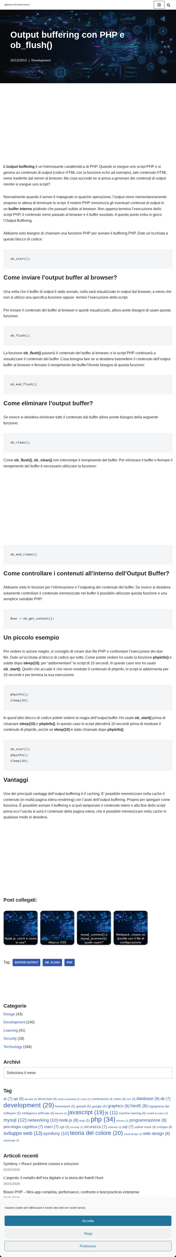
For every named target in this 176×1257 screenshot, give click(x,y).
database (148, 1098)
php (69, 962)
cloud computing (69, 1099)
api (18, 1099)
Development (41, 60)
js (111, 1112)
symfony (56, 1133)
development (28, 1105)
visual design (133, 1134)
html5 (139, 1105)
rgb (64, 1127)
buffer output (26, 962)
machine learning (132, 1113)
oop (84, 1120)
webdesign (11, 1140)
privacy (122, 1120)
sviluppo (164, 1127)
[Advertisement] (88, 129)
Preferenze (88, 1246)
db (165, 1099)
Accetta (88, 1221)
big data (31, 1099)
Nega (88, 1233)
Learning (10, 1030)
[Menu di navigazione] (159, 5)
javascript (86, 1112)
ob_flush (52, 962)
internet (61, 1113)
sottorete (114, 1127)
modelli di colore (157, 1113)
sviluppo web (22, 1133)
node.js (68, 1120)
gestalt (83, 1106)
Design (9, 1014)
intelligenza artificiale (38, 1113)
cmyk (85, 1099)
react (51, 1127)
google (99, 1106)
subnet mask (145, 1127)
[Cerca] (168, 5)
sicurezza (95, 1127)
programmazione (148, 1120)
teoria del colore (96, 1133)
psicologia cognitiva (23, 1127)
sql (127, 1127)
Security (10, 1038)
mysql (15, 1120)
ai (7, 1099)
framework (65, 1106)
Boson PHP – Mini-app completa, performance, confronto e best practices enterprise (71, 1192)
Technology (12, 1047)
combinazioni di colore (108, 1099)
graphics (118, 1106)
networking (43, 1120)
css (130, 1099)
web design (156, 1133)
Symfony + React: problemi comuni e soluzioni (41, 1164)
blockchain (47, 1099)
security (76, 1127)
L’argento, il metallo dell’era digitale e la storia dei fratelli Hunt (53, 1178)
